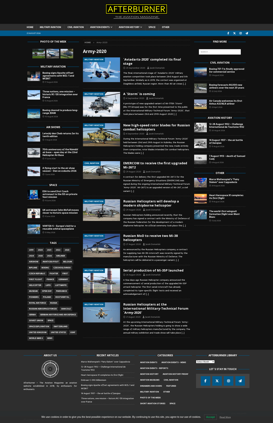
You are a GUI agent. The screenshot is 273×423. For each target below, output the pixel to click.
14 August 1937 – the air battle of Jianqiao (226, 141)
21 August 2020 (133, 317)
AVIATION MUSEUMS (149, 380)
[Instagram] (240, 33)
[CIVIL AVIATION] (101, 170)
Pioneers (34, 297)
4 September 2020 (135, 98)
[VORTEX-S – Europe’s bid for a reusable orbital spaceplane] (33, 229)
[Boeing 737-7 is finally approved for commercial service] (200, 72)
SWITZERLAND (60, 326)
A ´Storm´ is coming (139, 94)
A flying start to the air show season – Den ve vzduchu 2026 (59, 169)
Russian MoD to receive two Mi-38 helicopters (150, 238)
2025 (40, 255)
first (65, 273)
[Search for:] (220, 52)
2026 (49, 255)
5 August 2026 (218, 75)
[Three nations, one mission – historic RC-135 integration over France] (33, 95)
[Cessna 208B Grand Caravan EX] (52, 53)
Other (220, 173)
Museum (33, 291)
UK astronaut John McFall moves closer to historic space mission (60, 211)
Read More (225, 417)
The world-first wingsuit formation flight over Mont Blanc (224, 214)
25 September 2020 (135, 68)
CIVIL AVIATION (75, 27)
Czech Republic (37, 273)
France (50, 279)
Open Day (47, 291)
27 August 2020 (133, 244)
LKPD (48, 285)
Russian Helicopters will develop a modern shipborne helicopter (151, 203)
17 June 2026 (50, 158)
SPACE (152, 27)
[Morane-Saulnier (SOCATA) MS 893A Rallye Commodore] (38, 53)
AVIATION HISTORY (129, 27)
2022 (58, 250)
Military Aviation (53, 66)
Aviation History (220, 118)
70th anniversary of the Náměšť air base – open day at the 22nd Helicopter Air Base (60, 152)
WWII (49, 338)
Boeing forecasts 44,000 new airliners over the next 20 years (226, 86)
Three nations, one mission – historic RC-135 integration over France (60, 94)
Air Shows (53, 127)
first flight (35, 279)
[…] (184, 83)
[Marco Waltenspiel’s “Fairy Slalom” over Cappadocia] (200, 182)
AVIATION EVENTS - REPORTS (154, 368)
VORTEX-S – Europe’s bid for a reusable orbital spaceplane (59, 227)
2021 (49, 250)
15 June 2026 (50, 200)
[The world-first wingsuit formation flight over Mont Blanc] (200, 214)
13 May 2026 (50, 232)
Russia (53, 303)
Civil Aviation (220, 62)
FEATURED (171, 386)
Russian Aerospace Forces (43, 308)
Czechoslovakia (62, 267)
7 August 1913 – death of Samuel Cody (227, 157)
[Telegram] (247, 33)
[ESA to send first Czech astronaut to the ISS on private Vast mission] (33, 194)
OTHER (165, 27)
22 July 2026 (217, 91)
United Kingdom (37, 332)
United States (58, 332)
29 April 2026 (217, 107)
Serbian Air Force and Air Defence (58, 314)
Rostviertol (62, 297)
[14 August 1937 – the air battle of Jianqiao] (200, 143)
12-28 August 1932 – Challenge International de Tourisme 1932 (226, 125)
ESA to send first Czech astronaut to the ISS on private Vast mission (59, 194)
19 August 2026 (218, 201)
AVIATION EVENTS (100, 27)
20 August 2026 (218, 130)
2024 (31, 255)
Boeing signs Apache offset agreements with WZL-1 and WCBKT (58, 75)
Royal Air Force (37, 303)
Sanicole (66, 308)
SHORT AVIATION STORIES (152, 403)
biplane (33, 267)
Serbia (32, 314)
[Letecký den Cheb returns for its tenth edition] (33, 137)
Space (53, 185)
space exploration (39, 326)
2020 (40, 250)
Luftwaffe (61, 285)
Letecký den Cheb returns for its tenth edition (60, 135)
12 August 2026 (51, 100)
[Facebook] (228, 33)
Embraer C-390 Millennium (93, 380)
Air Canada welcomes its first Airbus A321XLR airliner (225, 102)
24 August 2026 (218, 185)
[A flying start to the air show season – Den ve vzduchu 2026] (33, 171)
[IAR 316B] (67, 53)
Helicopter (35, 285)
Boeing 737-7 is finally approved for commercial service (226, 70)
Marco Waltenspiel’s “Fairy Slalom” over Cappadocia (224, 181)
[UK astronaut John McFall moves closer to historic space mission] (33, 213)
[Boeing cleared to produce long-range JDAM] (33, 113)
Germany (63, 279)
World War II (36, 338)
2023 (67, 250)
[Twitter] (234, 33)
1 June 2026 (50, 174)
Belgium (67, 261)
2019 (31, 250)
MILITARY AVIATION (50, 27)
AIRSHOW (33, 261)
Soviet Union (36, 320)
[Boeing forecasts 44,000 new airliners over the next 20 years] (200, 88)
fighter (54, 273)
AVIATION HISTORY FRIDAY (175, 374)
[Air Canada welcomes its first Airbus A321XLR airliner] (200, 104)
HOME (30, 27)
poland (47, 297)
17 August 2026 (51, 82)
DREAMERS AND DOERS (151, 386)
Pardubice (61, 291)
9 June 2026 (50, 216)
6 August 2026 (218, 162)
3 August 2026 (51, 139)
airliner (60, 255)
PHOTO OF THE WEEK (150, 397)
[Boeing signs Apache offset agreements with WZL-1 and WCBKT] (33, 76)
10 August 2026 (51, 116)
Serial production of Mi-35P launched (153, 270)
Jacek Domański (157, 68)
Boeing (45, 267)
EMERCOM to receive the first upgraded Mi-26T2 (155, 165)
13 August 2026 (218, 146)
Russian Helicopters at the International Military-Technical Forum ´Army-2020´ (155, 308)
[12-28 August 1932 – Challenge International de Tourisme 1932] (200, 127)
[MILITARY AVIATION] (101, 69)
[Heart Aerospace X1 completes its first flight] (200, 198)
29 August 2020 (133, 171)
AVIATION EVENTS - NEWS (173, 362)
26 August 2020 (133, 274)
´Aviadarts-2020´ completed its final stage (152, 61)
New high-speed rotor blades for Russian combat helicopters (156, 127)
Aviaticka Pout (51, 261)
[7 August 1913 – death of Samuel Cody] (200, 159)
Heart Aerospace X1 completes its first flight (226, 197)
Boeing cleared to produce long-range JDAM (60, 111)
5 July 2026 (216, 220)
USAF (72, 332)
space (50, 320)
